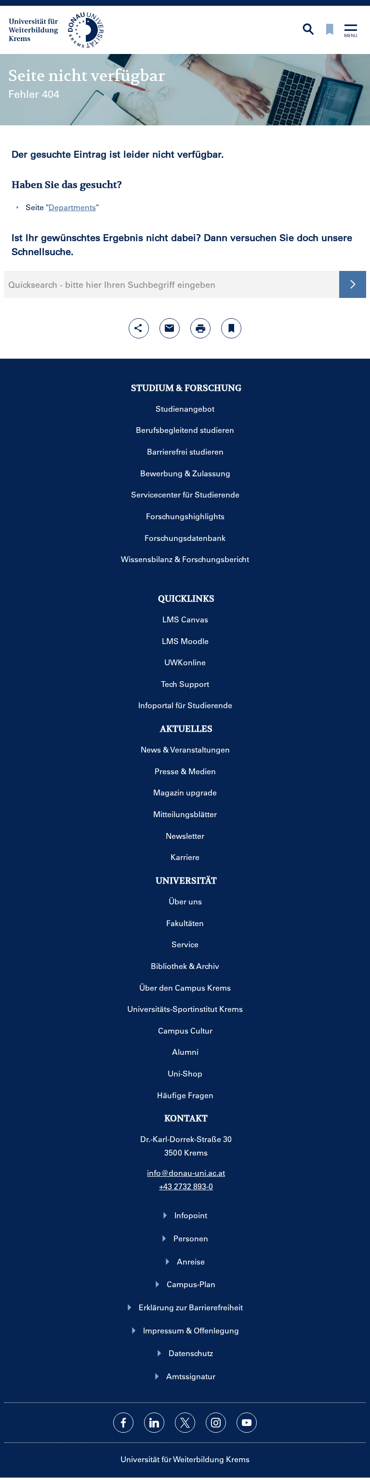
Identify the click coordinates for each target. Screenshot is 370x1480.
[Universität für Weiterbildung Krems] (61, 29)
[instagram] (216, 1423)
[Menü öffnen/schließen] (350, 32)
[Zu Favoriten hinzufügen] (231, 328)
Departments (72, 207)
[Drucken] (200, 328)
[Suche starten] (352, 284)
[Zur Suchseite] (308, 30)
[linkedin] (154, 1423)
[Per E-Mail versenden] (169, 328)
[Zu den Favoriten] (329, 30)
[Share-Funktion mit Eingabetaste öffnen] (139, 328)
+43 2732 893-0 (186, 1186)
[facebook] (123, 1423)
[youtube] (247, 1423)
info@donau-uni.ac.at (186, 1173)
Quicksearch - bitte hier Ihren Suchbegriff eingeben (111, 284)
